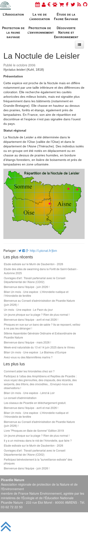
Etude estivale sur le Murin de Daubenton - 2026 (33, 264)
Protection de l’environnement (40, 30)
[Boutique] (61, 4)
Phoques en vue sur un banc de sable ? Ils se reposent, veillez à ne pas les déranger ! (42, 326)
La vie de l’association (39, 16)
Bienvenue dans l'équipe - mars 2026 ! (27, 342)
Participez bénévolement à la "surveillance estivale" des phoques (38, 461)
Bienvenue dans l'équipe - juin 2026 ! (26, 287)
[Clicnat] (55, 4)
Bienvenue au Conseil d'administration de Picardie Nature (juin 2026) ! (39, 302)
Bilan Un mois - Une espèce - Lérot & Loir (29, 393)
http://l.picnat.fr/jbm (43, 250)
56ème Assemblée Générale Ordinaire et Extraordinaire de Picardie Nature (40, 335)
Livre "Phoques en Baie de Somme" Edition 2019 (34, 430)
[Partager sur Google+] (27, 250)
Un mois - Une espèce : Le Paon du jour (28, 309)
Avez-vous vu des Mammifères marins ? (28, 357)
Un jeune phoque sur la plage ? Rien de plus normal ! (36, 314)
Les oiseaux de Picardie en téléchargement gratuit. (35, 403)
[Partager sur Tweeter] (20, 250)
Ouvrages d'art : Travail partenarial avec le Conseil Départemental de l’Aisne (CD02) (34, 280)
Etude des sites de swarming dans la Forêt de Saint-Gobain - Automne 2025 (41, 271)
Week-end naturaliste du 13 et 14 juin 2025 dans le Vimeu (39, 347)
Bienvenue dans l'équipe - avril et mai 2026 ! (31, 319)
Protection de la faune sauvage (13, 32)
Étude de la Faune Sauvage (66, 16)
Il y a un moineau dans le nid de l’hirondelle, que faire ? (38, 440)
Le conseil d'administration (20, 398)
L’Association (13, 14)
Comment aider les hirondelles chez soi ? (29, 371)
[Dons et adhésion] (49, 4)
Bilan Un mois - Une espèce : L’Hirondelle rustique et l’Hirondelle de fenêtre (36, 293)
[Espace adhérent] (44, 4)
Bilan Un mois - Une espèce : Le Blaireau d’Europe (35, 352)
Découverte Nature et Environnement (66, 32)
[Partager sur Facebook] (23, 250)
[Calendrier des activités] (37, 4)
